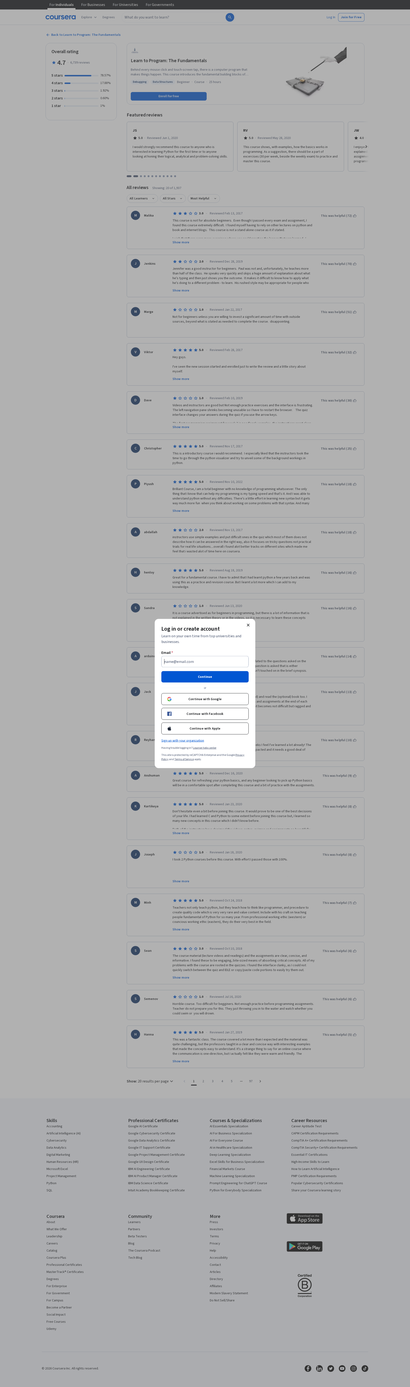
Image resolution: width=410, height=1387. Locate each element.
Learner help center (204, 748)
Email (167, 652)
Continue (205, 677)
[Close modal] (248, 625)
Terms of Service (184, 759)
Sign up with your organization (182, 740)
